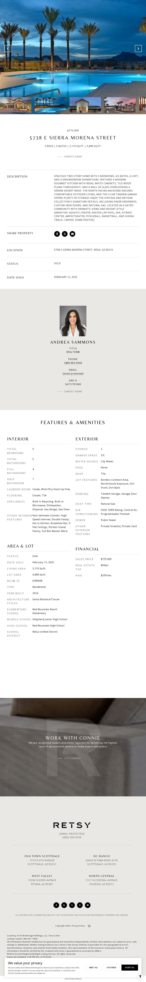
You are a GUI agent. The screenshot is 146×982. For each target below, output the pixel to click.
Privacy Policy (78, 926)
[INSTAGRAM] (80, 905)
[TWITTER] (72, 905)
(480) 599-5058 (71, 837)
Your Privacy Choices (73, 979)
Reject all (93, 967)
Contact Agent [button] (73, 156)
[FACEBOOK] (56, 905)
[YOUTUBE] (88, 905)
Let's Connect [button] (73, 758)
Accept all (129, 967)
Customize (111, 967)
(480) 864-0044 (73, 362)
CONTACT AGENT (73, 391)
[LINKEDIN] (64, 905)
